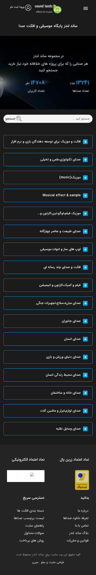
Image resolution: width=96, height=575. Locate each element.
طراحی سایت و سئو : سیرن (48, 562)
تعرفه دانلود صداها (76, 518)
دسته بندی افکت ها (30, 510)
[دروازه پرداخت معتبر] (82, 479)
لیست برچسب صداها (29, 518)
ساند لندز (38, 554)
